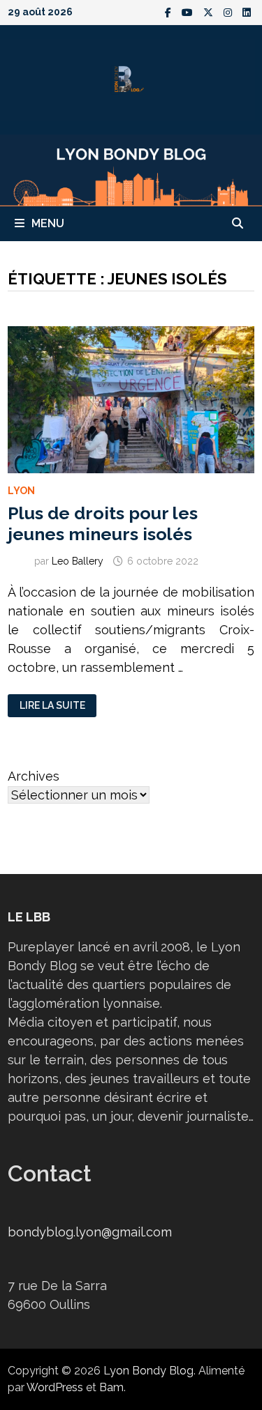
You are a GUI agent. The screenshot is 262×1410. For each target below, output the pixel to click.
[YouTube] (189, 11)
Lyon (21, 490)
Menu (47, 223)
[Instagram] (229, 11)
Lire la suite (52, 705)
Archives (33, 776)
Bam (111, 1387)
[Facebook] (169, 11)
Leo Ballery (77, 561)
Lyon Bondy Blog (148, 1370)
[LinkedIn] (246, 11)
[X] (210, 11)
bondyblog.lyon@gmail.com (90, 1232)
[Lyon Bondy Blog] (131, 169)
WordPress (55, 1387)
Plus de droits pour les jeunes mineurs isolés (103, 523)
